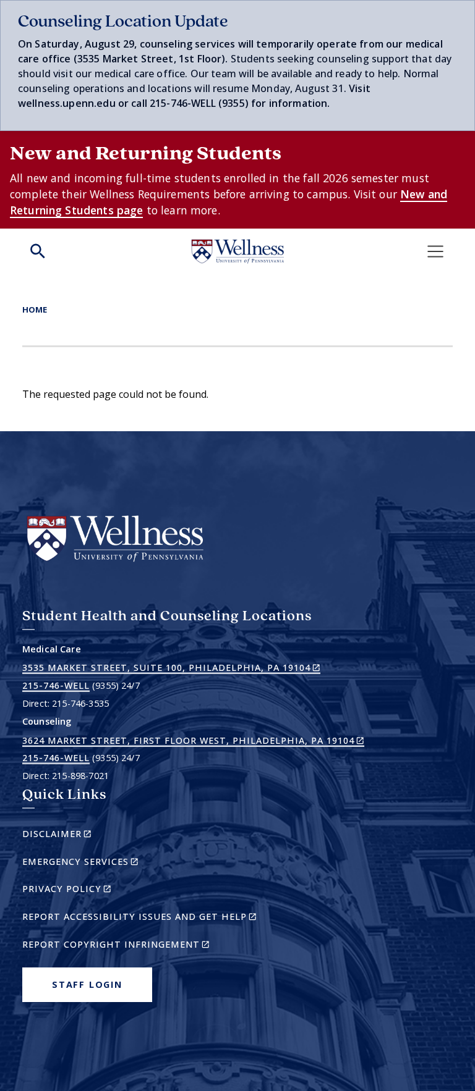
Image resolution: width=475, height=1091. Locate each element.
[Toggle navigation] (435, 251)
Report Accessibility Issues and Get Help (144, 918)
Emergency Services (101, 863)
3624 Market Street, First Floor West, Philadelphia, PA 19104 (193, 741)
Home (34, 309)
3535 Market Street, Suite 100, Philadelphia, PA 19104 (171, 668)
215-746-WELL (56, 685)
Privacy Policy (88, 890)
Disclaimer (78, 835)
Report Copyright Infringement (137, 946)
